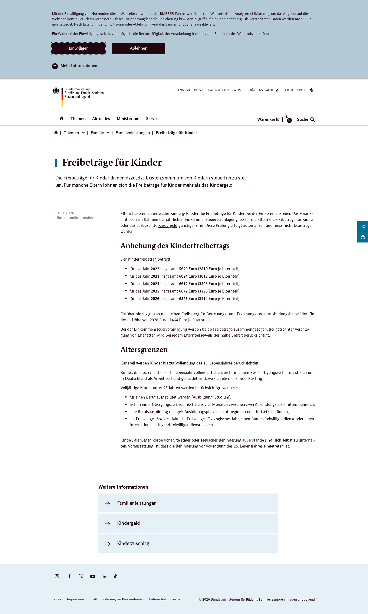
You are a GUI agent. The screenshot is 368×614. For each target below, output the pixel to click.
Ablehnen (138, 48)
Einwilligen (79, 48)
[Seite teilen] (362, 226)
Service (153, 118)
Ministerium (128, 118)
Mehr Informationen (78, 65)
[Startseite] (57, 133)
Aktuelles (101, 118)
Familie (97, 132)
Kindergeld (167, 225)
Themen (78, 118)
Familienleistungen (133, 132)
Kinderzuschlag (133, 543)
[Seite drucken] (362, 237)
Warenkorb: (273, 119)
